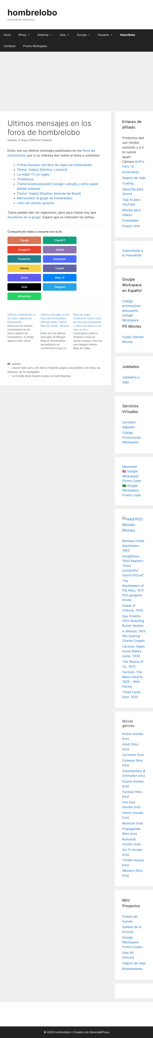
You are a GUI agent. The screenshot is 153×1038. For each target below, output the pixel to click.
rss (125, 739)
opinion (16, 363)
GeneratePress (100, 1032)
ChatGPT (59, 240)
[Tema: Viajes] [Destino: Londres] (42, 169)
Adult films (130, 744)
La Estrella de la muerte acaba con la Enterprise (41, 375)
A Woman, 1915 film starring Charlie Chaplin (133, 636)
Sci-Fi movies (132, 850)
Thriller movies (133, 860)
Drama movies (133, 781)
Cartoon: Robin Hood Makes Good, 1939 (133, 651)
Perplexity (24, 258)
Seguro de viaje (134, 178)
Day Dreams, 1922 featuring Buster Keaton (133, 621)
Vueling (127, 183)
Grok (24, 286)
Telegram (59, 286)
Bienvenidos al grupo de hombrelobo (44, 198)
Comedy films (132, 760)
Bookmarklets (132, 969)
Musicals (128, 823)
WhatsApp (24, 296)
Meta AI (60, 277)
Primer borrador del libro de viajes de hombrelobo (54, 165)
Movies (128, 530)
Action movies (132, 734)
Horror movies (132, 813)
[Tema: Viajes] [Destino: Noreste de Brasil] (49, 193)
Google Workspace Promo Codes (132, 942)
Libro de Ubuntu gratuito (35, 203)
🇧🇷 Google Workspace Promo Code (131, 490)
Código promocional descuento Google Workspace (131, 310)
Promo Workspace (35, 46)
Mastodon (129, 467)
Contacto (10, 46)
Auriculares (130, 172)
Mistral (24, 268)
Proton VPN (131, 226)
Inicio (7, 35)
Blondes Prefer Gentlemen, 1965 (133, 545)
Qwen (24, 277)
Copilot (59, 268)
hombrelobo (32, 12)
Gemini (60, 249)
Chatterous (25, 179)
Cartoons (129, 755)
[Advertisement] (76, 80)
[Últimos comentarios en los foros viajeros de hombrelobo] (23, 328)
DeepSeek (59, 258)
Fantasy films (132, 792)
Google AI (24, 249)
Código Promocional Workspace (131, 437)
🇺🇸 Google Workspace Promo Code (131, 476)
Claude (24, 240)
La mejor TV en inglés (33, 174)
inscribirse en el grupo (23, 217)
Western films (132, 870)
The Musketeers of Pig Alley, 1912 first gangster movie (133, 590)
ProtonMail (130, 220)
